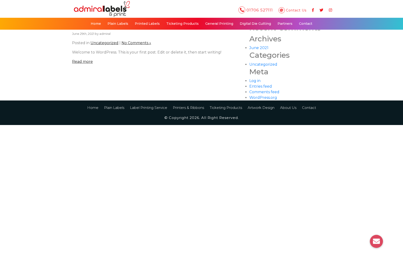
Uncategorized (104, 43)
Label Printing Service (148, 107)
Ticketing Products (182, 23)
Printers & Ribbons (188, 107)
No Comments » (136, 43)
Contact (305, 23)
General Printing (219, 23)
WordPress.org (263, 97)
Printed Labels (147, 23)
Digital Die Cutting (255, 23)
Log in (255, 81)
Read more (82, 61)
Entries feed (260, 86)
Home (96, 23)
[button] (376, 241)
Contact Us (296, 10)
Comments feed (264, 92)
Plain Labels (118, 23)
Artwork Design (261, 107)
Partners (285, 23)
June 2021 (258, 48)
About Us (288, 107)
